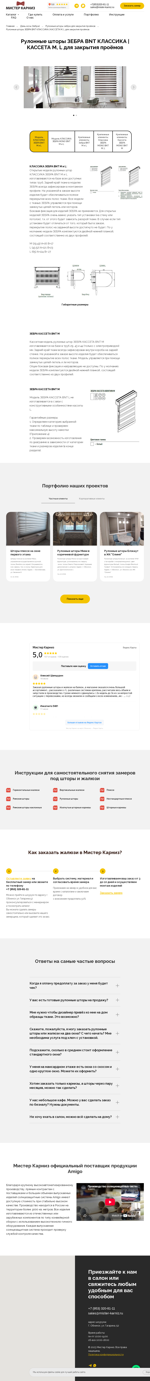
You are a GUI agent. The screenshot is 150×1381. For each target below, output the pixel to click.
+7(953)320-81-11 (99, 4)
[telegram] (76, 6)
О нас (30, 17)
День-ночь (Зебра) (30, 26)
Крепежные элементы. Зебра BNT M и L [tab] (84, 141)
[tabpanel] (75, 208)
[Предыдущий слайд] (16, 87)
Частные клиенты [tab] (58, 498)
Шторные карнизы (116, 807)
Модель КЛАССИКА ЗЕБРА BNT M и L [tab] (39, 141)
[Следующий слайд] (134, 87)
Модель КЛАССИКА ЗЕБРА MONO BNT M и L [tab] (61, 141)
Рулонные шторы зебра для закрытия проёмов (70, 26)
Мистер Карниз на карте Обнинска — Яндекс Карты (84, 728)
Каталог (11, 14)
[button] (132, 6)
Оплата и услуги (63, 14)
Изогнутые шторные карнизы (75, 807)
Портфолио (91, 14)
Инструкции (116, 14)
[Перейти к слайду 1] (73, 115)
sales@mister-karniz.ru (102, 7)
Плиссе (110, 790)
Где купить (35, 14)
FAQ (13, 17)
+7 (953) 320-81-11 (17, 889)
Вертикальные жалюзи (72, 790)
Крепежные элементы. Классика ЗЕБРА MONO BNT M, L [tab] (103, 141)
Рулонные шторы (69, 799)
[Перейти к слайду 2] (76, 115)
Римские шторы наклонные (27, 807)
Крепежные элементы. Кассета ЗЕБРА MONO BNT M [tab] (122, 141)
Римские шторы (21, 799)
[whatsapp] (83, 6)
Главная (10, 26)
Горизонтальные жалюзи (26, 790)
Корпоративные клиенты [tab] (92, 498)
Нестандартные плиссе (119, 799)
